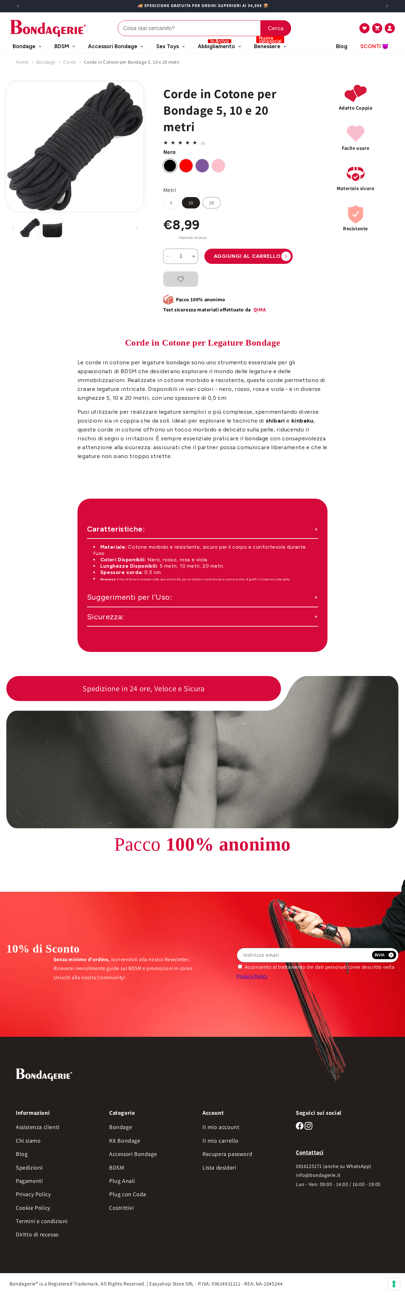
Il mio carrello (220, 1140)
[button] (364, 28)
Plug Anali (122, 1180)
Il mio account (220, 1127)
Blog (22, 1154)
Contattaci (310, 1152)
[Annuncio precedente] (18, 6)
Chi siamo (28, 1140)
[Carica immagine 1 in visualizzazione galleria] (30, 227)
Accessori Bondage (133, 1154)
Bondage (45, 62)
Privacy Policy (252, 976)
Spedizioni (29, 1167)
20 (211, 203)
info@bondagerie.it (318, 1175)
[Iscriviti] (384, 955)
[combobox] (204, 28)
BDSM (116, 1167)
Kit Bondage (124, 1140)
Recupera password (227, 1154)
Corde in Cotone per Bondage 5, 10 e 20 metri (132, 62)
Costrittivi (121, 1207)
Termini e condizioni (42, 1221)
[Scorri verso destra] (137, 227)
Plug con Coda (127, 1194)
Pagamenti (29, 1180)
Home (22, 62)
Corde (69, 62)
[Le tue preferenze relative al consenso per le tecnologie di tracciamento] (394, 1284)
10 (191, 203)
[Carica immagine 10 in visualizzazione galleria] (52, 227)
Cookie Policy (33, 1207)
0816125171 (309, 1166)
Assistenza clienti (37, 1127)
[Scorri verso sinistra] (13, 227)
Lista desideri (219, 1167)
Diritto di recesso (37, 1234)
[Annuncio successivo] (387, 6)
